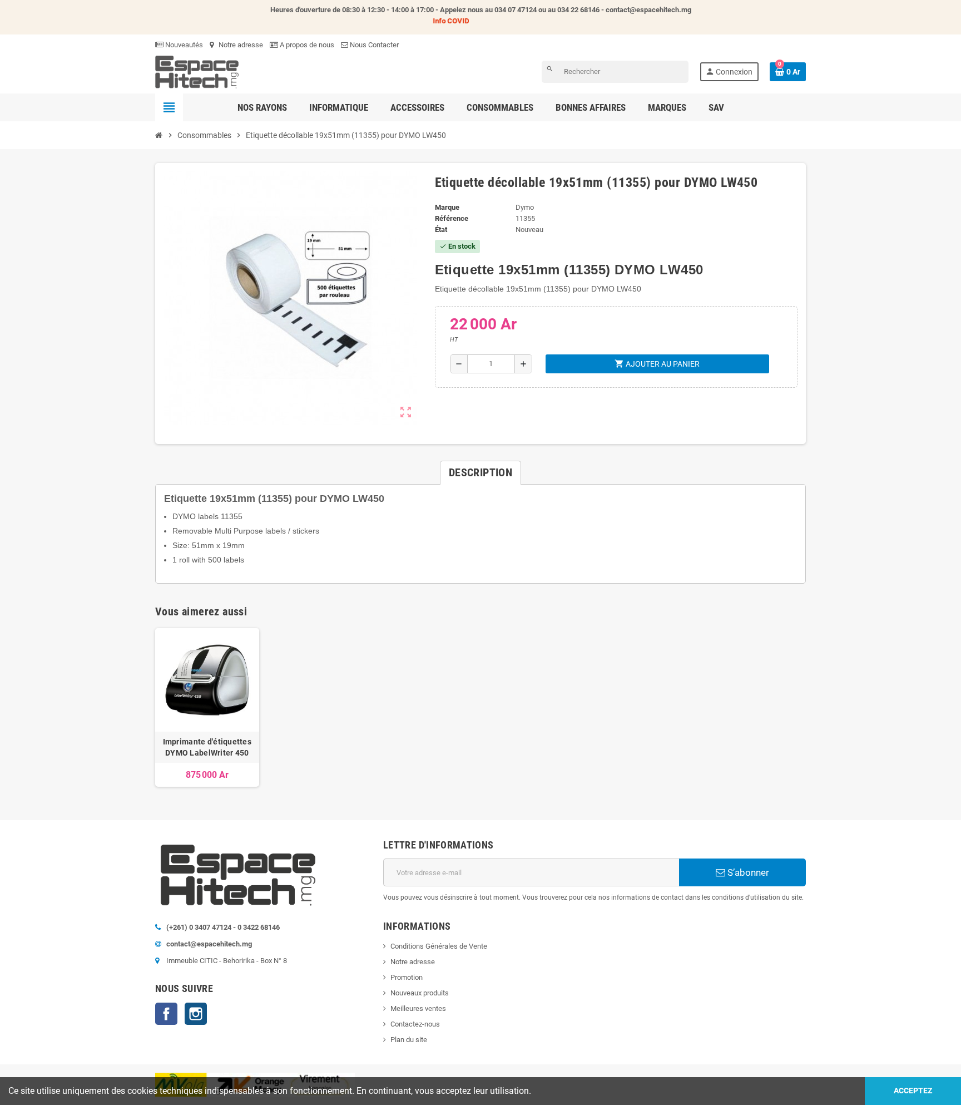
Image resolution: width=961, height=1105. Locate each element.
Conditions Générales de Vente (438, 946)
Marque (447, 207)
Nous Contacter (373, 45)
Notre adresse (240, 45)
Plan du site (408, 1039)
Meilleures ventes (418, 1008)
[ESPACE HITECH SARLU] (197, 71)
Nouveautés (183, 45)
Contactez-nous (415, 1024)
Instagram (196, 1014)
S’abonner (747, 872)
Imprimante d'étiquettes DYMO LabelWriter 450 (207, 747)
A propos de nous (306, 45)
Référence (451, 218)
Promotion (406, 977)
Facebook (166, 1014)
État (441, 229)
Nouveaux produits (419, 993)
